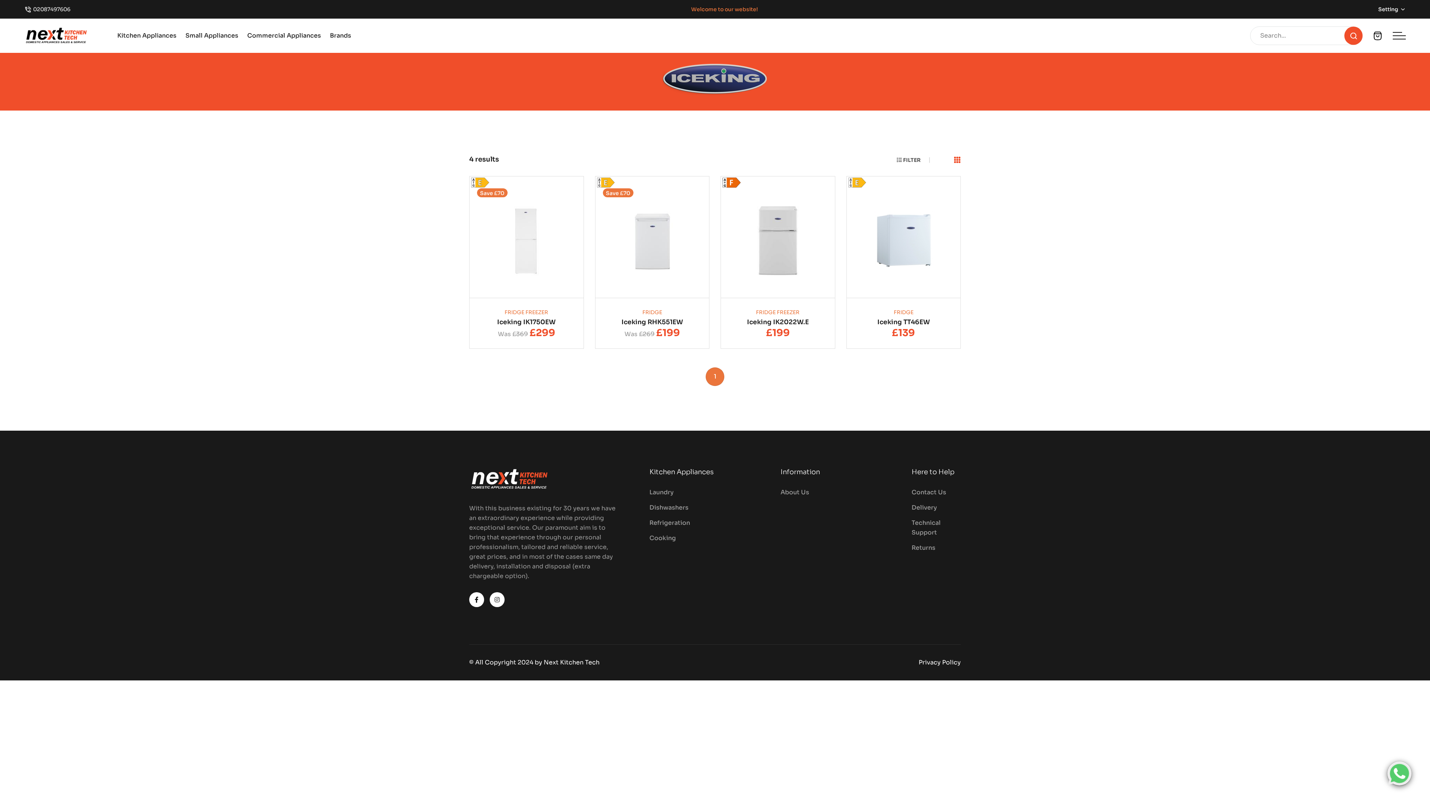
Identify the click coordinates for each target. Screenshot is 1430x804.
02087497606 (51, 9)
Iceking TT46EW (903, 322)
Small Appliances (211, 35)
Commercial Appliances (284, 35)
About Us (795, 492)
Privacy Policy (940, 662)
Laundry (661, 492)
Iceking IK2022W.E (778, 322)
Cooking (662, 538)
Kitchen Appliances (147, 35)
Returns (923, 548)
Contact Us (929, 492)
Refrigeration (669, 523)
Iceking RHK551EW (652, 322)
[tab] (957, 160)
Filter (911, 160)
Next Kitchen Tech (572, 662)
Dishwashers (669, 507)
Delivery (924, 507)
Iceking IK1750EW (526, 322)
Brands (340, 35)
